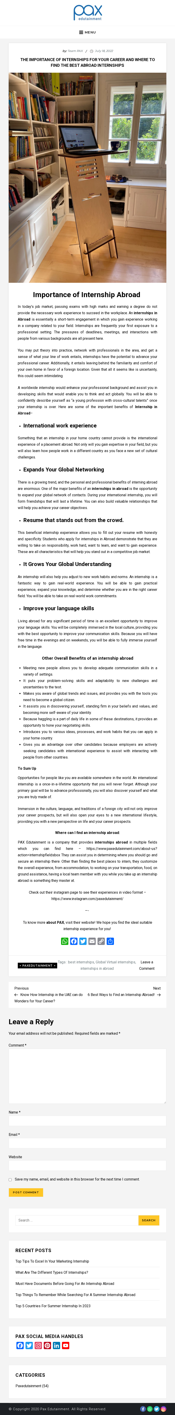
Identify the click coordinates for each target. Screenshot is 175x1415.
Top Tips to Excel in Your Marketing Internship (52, 1261)
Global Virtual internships (115, 962)
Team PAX (75, 51)
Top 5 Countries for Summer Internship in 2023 (53, 1306)
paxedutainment (37, 965)
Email (14, 1134)
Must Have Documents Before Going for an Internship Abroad (64, 1283)
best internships (81, 962)
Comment (17, 1045)
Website (15, 1157)
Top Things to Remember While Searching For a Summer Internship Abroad (75, 1295)
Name (15, 1112)
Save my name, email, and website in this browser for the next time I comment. (77, 1179)
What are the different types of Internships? (51, 1272)
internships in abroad (97, 968)
